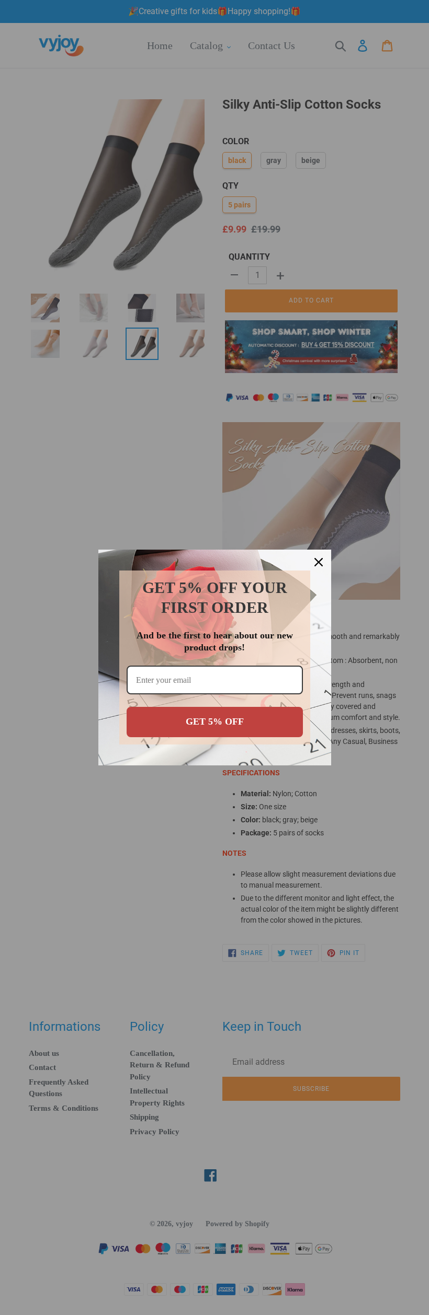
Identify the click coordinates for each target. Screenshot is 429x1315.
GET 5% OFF (215, 721)
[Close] (318, 562)
